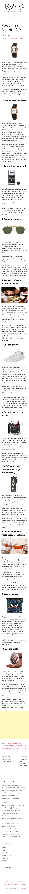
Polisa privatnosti (6, 853)
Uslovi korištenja (6, 855)
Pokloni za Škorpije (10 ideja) (9, 808)
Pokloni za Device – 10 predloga (10, 793)
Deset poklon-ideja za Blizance (10, 798)
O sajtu (3, 850)
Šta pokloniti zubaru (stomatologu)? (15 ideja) (14, 787)
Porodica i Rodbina (12, 743)
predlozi (11, 749)
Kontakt (3, 860)
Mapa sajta (4, 858)
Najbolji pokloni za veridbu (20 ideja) (11, 790)
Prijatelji (21, 743)
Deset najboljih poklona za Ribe (10, 821)
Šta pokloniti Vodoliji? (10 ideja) (10, 823)
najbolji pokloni (21, 745)
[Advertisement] (14, 725)
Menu (15, 16)
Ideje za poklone (20, 888)
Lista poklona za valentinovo (9, 831)
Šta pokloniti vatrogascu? (8, 829)
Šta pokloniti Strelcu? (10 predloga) (6, 760)
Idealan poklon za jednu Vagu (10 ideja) (12, 813)
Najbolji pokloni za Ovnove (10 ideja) (11, 818)
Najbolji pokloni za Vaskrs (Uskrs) (11, 834)
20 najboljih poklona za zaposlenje (11, 785)
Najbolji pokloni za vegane (8, 826)
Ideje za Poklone (14, 7)
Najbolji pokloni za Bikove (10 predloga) (24, 761)
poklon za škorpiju (14, 748)
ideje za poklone (10, 745)
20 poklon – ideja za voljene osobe (11, 836)
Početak (3, 847)
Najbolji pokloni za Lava (8, 795)
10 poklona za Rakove (7, 816)
